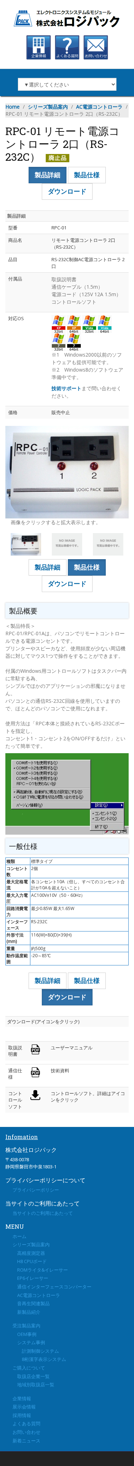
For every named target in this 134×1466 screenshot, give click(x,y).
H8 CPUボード (30, 1261)
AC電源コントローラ (99, 106)
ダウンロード (67, 191)
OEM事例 (24, 1334)
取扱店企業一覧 (31, 1376)
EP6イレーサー (30, 1278)
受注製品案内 (26, 1325)
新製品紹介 (26, 1312)
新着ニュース (26, 1440)
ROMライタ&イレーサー (40, 1270)
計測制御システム (36, 1351)
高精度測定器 (29, 1253)
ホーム (19, 1236)
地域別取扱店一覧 (33, 1384)
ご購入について (29, 1368)
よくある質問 (26, 1423)
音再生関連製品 (31, 1303)
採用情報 (22, 1415)
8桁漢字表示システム (39, 1359)
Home (12, 106)
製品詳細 (47, 174)
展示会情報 (24, 1406)
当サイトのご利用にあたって (43, 1213)
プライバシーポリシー (36, 1190)
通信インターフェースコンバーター (52, 1286)
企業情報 (22, 1398)
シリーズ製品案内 (48, 106)
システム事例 (29, 1342)
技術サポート (66, 388)
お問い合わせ (26, 1432)
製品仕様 (87, 174)
